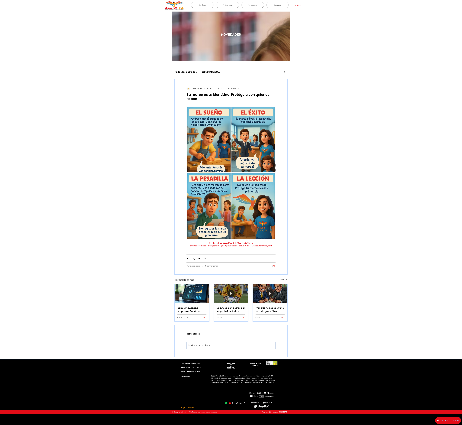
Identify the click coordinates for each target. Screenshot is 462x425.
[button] (284, 72)
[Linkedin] (233, 403)
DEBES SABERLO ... (211, 72)
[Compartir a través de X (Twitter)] (193, 258)
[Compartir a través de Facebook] (187, 258)
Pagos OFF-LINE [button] (187, 407)
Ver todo (284, 279)
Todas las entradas (185, 72)
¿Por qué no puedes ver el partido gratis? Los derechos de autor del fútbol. (270, 309)
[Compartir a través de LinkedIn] (199, 258)
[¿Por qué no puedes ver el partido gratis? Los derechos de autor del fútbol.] (270, 293)
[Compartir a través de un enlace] (205, 258)
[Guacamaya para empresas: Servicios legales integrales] (192, 293)
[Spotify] (226, 403)
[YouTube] (229, 403)
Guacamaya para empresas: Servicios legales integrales (188, 309)
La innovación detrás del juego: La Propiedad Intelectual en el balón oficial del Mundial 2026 (231, 309)
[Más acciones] (274, 88)
